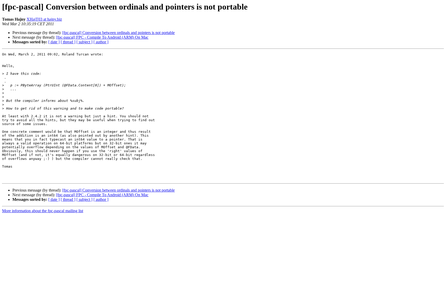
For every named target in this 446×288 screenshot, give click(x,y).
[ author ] (100, 42)
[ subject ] (84, 42)
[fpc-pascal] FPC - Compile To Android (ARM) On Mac (102, 37)
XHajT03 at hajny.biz (44, 19)
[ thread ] (68, 42)
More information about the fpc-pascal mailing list (42, 211)
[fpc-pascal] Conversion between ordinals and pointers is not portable (118, 32)
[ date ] (54, 42)
